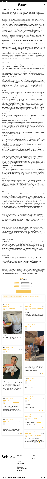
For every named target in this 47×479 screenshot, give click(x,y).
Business (19, 465)
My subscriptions (21, 458)
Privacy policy (20, 466)
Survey (18, 472)
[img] (23, 278)
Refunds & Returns (21, 463)
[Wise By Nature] (23, 4)
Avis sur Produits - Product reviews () (32, 296)
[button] (44, 5)
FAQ (18, 459)
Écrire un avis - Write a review (23, 291)
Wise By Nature (9, 304)
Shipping (19, 461)
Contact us (19, 470)
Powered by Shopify (22, 477)
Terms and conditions (22, 468)
